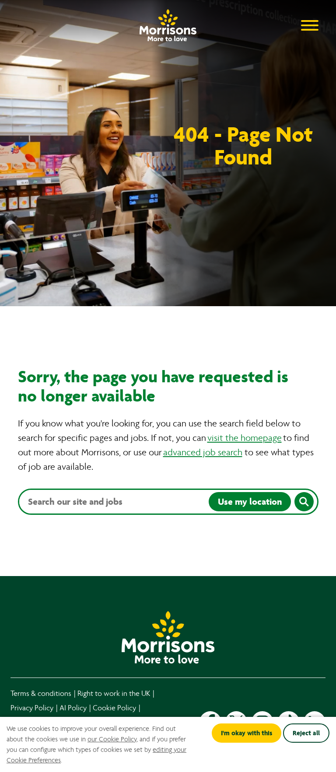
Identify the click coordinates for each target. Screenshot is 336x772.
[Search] (304, 501)
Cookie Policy (114, 708)
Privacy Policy (31, 708)
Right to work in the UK (113, 693)
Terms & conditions (40, 693)
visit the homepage (244, 438)
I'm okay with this (246, 733)
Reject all (306, 733)
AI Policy (73, 708)
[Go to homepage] (168, 23)
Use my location (250, 502)
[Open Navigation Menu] (309, 24)
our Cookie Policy (112, 739)
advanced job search (202, 452)
